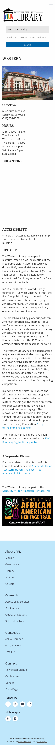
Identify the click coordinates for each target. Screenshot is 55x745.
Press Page (11, 689)
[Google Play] (8, 718)
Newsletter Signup (16, 669)
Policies (9, 577)
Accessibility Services (17, 601)
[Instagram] (15, 704)
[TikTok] (29, 704)
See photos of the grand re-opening (26, 426)
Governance (12, 564)
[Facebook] (8, 704)
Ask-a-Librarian (14, 639)
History (9, 571)
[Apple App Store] (15, 718)
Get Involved (12, 676)
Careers (9, 584)
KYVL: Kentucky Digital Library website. (26, 440)
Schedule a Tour (14, 621)
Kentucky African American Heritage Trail (26, 490)
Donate (10, 682)
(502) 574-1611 (13, 645)
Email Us (10, 652)
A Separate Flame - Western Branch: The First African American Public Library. (27, 469)
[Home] (23, 15)
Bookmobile (12, 608)
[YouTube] (22, 704)
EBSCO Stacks (24, 741)
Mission (9, 558)
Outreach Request (16, 614)
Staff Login (42, 741)
